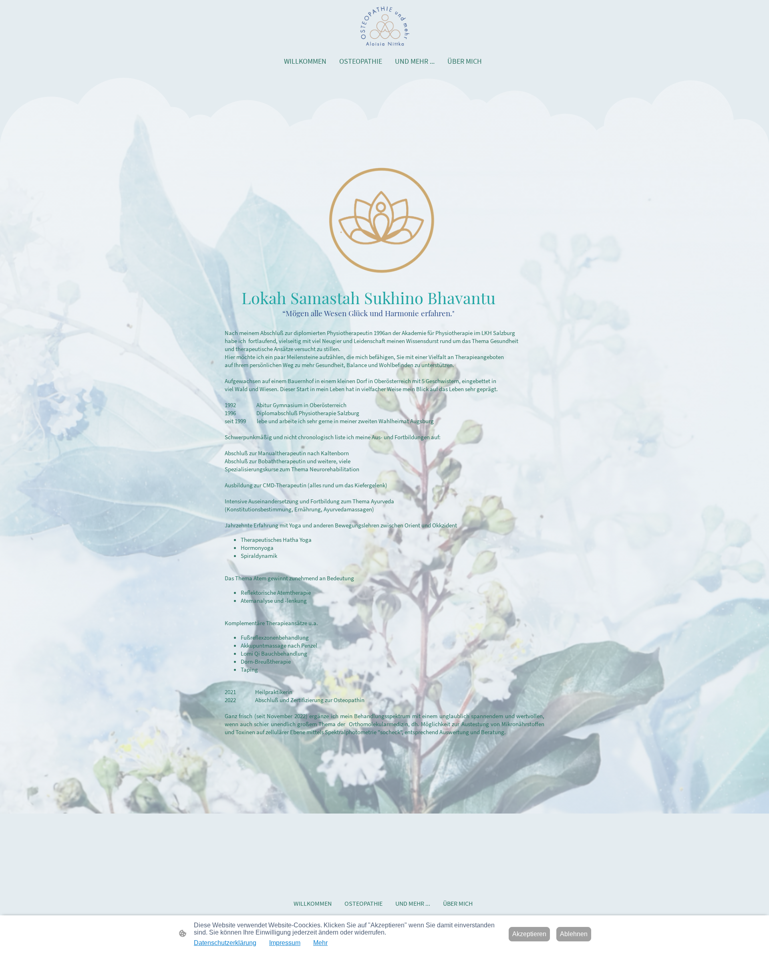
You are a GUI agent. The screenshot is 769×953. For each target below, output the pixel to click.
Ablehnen (574, 934)
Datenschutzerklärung (225, 942)
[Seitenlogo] (384, 26)
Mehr (320, 942)
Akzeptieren (529, 934)
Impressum (284, 942)
